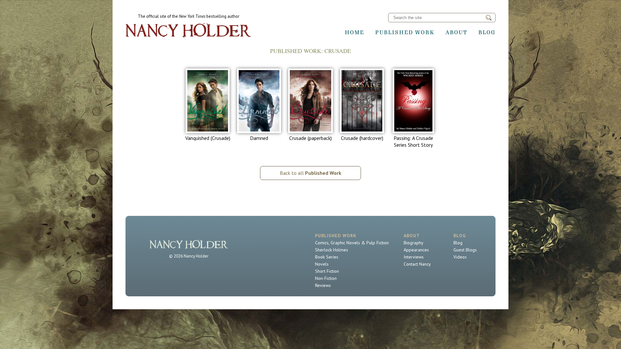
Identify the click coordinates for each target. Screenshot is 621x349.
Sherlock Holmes (331, 250)
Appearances (416, 250)
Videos (460, 257)
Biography (413, 243)
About (456, 32)
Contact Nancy (417, 264)
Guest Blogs (465, 250)
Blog (487, 32)
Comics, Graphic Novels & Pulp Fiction (352, 243)
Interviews (414, 257)
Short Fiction (327, 271)
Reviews (323, 285)
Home (354, 32)
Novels (322, 264)
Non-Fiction (326, 278)
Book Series (326, 257)
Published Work (404, 32)
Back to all (310, 173)
